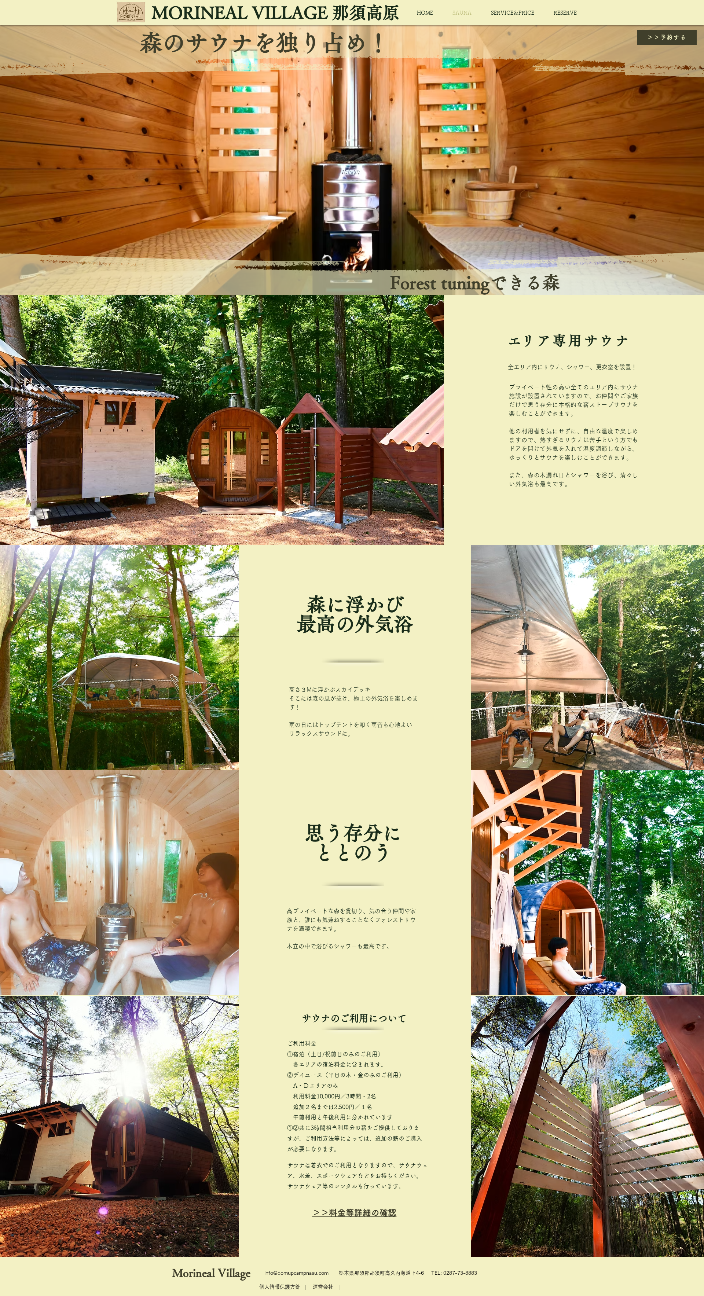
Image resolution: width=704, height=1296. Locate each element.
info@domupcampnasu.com (296, 1272)
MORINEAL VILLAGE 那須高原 (276, 12)
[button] (323, 1286)
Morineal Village (211, 1272)
